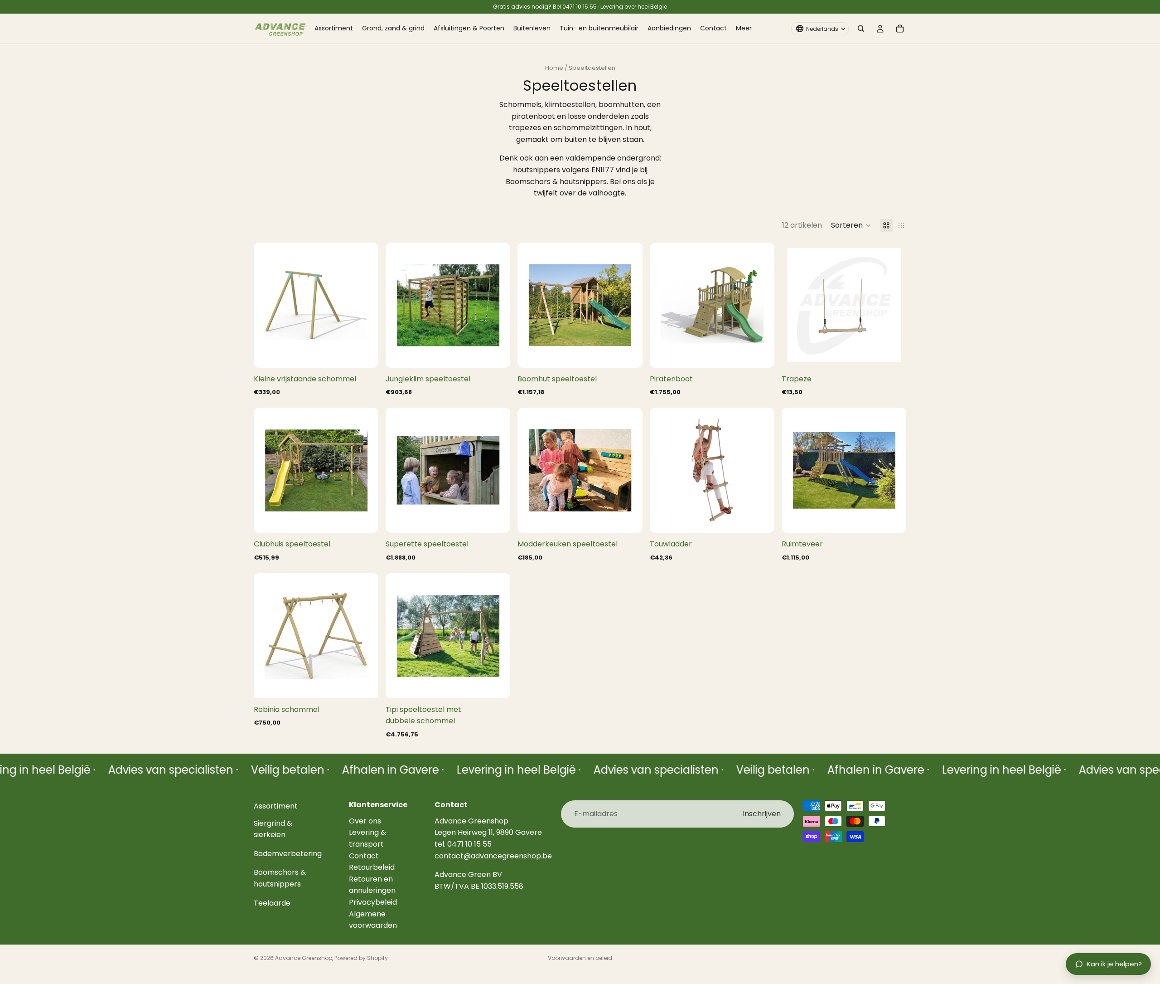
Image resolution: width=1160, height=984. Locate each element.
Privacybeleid (373, 902)
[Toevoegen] (364, 354)
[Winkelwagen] (900, 29)
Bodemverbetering (288, 853)
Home (554, 67)
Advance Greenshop (303, 958)
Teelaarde (272, 902)
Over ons (365, 820)
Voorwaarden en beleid (580, 958)
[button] (851, 225)
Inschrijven (762, 814)
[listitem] (743, 29)
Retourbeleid (372, 867)
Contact (364, 855)
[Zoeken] (861, 29)
